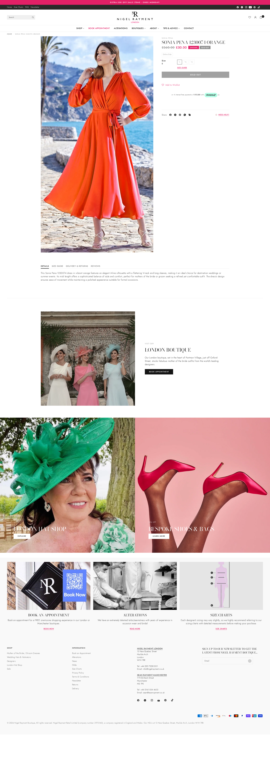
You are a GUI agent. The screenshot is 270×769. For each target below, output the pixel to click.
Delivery (75, 688)
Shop (79, 28)
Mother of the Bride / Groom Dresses (23, 653)
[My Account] (255, 17)
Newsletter (35, 7)
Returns (75, 684)
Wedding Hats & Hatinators (19, 657)
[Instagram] (246, 7)
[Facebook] (238, 7)
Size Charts (18, 7)
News (74, 661)
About (153, 28)
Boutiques (138, 28)
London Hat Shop (14, 665)
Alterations (121, 28)
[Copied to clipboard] (190, 115)
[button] (171, 85)
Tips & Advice (170, 28)
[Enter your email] (249, 661)
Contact (189, 28)
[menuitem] (9, 7)
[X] (175, 115)
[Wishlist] (249, 17)
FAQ (27, 7)
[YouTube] (250, 7)
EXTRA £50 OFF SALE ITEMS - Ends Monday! (135, 2)
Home (9, 7)
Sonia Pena (167, 38)
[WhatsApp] (185, 115)
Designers (11, 661)
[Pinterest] (254, 7)
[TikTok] (259, 7)
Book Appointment (99, 28)
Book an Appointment (81, 653)
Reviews (95, 266)
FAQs (74, 665)
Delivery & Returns (77, 266)
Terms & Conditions (80, 676)
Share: (164, 115)
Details (45, 266)
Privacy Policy (78, 672)
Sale (9, 668)
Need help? (223, 115)
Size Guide (57, 266)
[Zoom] (46, 42)
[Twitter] (242, 7)
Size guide (182, 68)
